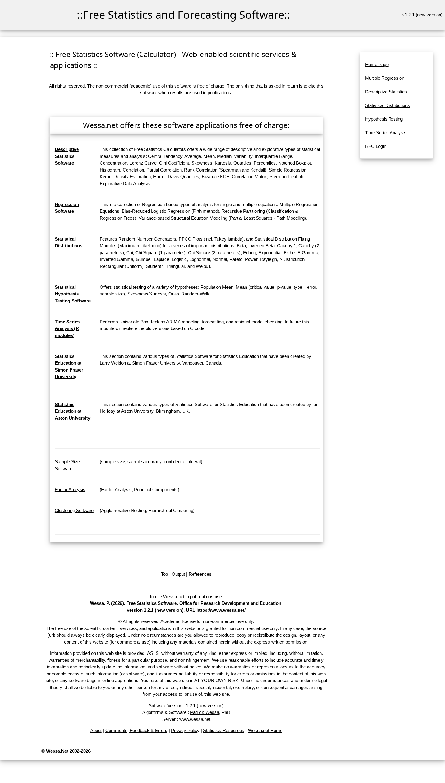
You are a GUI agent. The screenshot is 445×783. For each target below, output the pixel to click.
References (200, 574)
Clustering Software (74, 510)
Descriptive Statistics (386, 91)
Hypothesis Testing (384, 119)
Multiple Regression (384, 78)
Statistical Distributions (387, 105)
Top (164, 574)
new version (429, 14)
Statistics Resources (223, 730)
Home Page (377, 64)
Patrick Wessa (204, 712)
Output (178, 574)
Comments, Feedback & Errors (136, 730)
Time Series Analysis (386, 132)
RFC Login (375, 146)
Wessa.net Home (265, 730)
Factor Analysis (70, 489)
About (96, 730)
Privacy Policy (185, 730)
